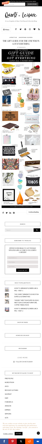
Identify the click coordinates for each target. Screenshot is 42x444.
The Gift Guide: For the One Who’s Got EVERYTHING (21, 42)
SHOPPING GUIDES (26, 37)
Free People (9, 378)
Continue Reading (34, 212)
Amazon (8, 406)
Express (7, 410)
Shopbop (8, 394)
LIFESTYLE (13, 37)
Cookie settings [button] (8, 434)
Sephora (8, 414)
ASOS (7, 386)
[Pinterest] (12, 441)
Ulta (6, 418)
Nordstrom (9, 382)
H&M (6, 398)
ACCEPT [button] (18, 434)
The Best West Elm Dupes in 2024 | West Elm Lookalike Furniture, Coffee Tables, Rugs (26, 302)
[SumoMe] (38, 441)
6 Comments (21, 47)
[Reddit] (29, 441)
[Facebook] (4, 441)
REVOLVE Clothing (11, 390)
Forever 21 (9, 402)
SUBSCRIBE (32, 4)
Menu (7, 29)
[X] (21, 441)
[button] (21, 3)
